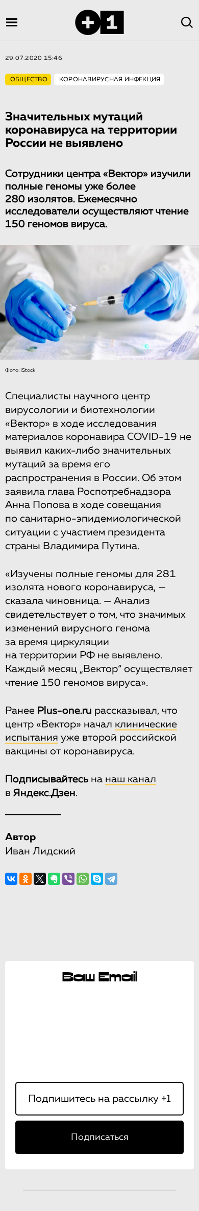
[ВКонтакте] (11, 879)
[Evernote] (54, 879)
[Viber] (68, 879)
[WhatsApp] (83, 879)
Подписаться (100, 1137)
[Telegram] (111, 879)
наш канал (130, 779)
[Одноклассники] (25, 879)
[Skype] (97, 879)
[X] (40, 879)
